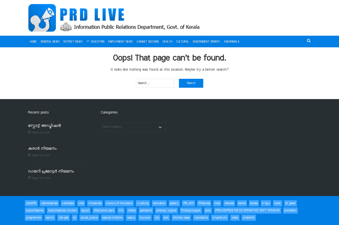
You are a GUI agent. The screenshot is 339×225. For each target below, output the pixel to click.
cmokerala (95, 203)
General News (50, 42)
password (146, 210)
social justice (89, 218)
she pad (63, 218)
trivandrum (219, 218)
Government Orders (206, 42)
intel (217, 203)
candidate (68, 203)
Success (144, 218)
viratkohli (249, 218)
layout (85, 210)
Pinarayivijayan (191, 210)
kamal (242, 203)
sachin (50, 218)
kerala (254, 203)
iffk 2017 (188, 203)
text (166, 218)
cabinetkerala (49, 203)
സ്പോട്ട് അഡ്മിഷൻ (44, 126)
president (290, 210)
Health (167, 42)
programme (33, 218)
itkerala (229, 203)
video (235, 218)
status (131, 218)
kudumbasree (35, 210)
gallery (174, 203)
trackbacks (201, 218)
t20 (157, 218)
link (121, 210)
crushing (143, 203)
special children (112, 218)
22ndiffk (31, 203)
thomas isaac (181, 218)
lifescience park (104, 210)
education (159, 203)
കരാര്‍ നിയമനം (42, 148)
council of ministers (119, 203)
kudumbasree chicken (62, 210)
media (132, 210)
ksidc (277, 203)
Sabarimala (231, 42)
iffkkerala (204, 203)
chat (81, 203)
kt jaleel (290, 203)
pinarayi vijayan (166, 210)
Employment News (120, 42)
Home (33, 42)
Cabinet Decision (148, 42)
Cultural (182, 42)
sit (74, 218)
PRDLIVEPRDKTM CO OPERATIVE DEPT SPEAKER (247, 210)
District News (73, 42)
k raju (266, 203)
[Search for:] (155, 83)
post (208, 210)
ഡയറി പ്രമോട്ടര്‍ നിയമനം (51, 171)
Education (97, 42)
